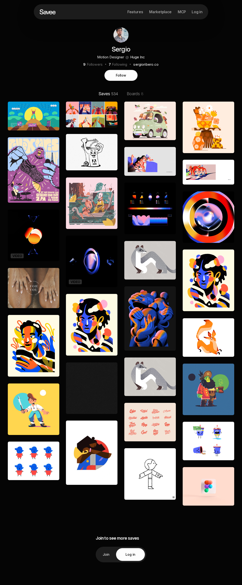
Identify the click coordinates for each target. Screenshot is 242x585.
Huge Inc (137, 57)
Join (106, 554)
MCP (182, 11)
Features (135, 11)
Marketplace (160, 11)
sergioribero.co (146, 64)
